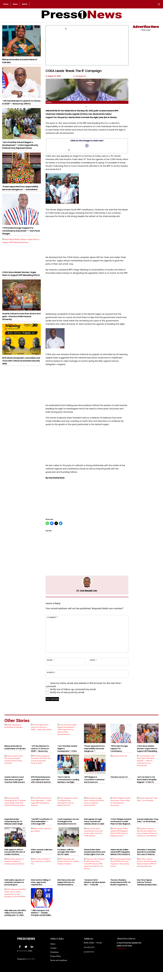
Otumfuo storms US (119, 777)
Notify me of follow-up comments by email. (73, 689)
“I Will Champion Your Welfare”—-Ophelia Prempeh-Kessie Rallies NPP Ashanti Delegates (41, 914)
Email (93, 660)
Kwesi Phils (31, 959)
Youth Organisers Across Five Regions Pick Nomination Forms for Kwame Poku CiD (68, 822)
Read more (121, 949)
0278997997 (89, 952)
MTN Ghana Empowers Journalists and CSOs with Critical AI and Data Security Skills (21, 360)
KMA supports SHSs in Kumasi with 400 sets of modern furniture (14, 852)
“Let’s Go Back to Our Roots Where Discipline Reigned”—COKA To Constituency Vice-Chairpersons (146, 782)
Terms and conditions (58, 960)
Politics (49, 102)
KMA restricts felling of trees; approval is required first (40, 882)
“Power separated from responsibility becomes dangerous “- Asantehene (20, 188)
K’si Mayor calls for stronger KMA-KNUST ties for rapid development (66, 853)
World (24, 4)
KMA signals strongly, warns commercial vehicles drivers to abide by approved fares (94, 822)
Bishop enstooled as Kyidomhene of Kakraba (15, 747)
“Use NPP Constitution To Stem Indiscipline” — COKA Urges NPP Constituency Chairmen (41, 822)
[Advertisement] (109, 45)
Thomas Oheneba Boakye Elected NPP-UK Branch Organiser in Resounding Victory (120, 883)
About (52, 944)
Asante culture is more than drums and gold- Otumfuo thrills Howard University (21, 316)
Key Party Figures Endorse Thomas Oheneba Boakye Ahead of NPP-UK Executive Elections (147, 885)
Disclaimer (54, 952)
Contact (53, 948)
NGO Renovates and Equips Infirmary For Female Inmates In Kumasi (66, 883)
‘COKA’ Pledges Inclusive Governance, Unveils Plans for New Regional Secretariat (120, 822)
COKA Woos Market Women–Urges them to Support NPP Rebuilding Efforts (21, 273)
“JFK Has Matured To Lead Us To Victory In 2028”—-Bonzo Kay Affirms (21, 102)
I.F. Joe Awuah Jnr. (87, 590)
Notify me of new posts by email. (67, 692)
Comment (52, 617)
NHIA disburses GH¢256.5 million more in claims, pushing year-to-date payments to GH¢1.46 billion (15, 915)
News (15, 4)
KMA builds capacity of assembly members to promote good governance (14, 883)
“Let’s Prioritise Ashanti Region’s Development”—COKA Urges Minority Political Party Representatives (20, 145)
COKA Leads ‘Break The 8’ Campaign (73, 71)
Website (51, 672)
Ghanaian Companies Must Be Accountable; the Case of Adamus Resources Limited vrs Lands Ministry (146, 854)
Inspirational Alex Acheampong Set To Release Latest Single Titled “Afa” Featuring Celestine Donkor (13, 824)
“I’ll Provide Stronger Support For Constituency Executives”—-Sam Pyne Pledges (21, 230)
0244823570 (89, 947)
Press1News (26, 938)
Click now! (146, 30)
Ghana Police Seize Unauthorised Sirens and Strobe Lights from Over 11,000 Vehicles (94, 853)
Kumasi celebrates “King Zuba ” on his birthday (147, 820)
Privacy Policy (55, 956)
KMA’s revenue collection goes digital (41, 850)
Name (50, 660)
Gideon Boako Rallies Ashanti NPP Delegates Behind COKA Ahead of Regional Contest (120, 853)
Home (5, 4)
